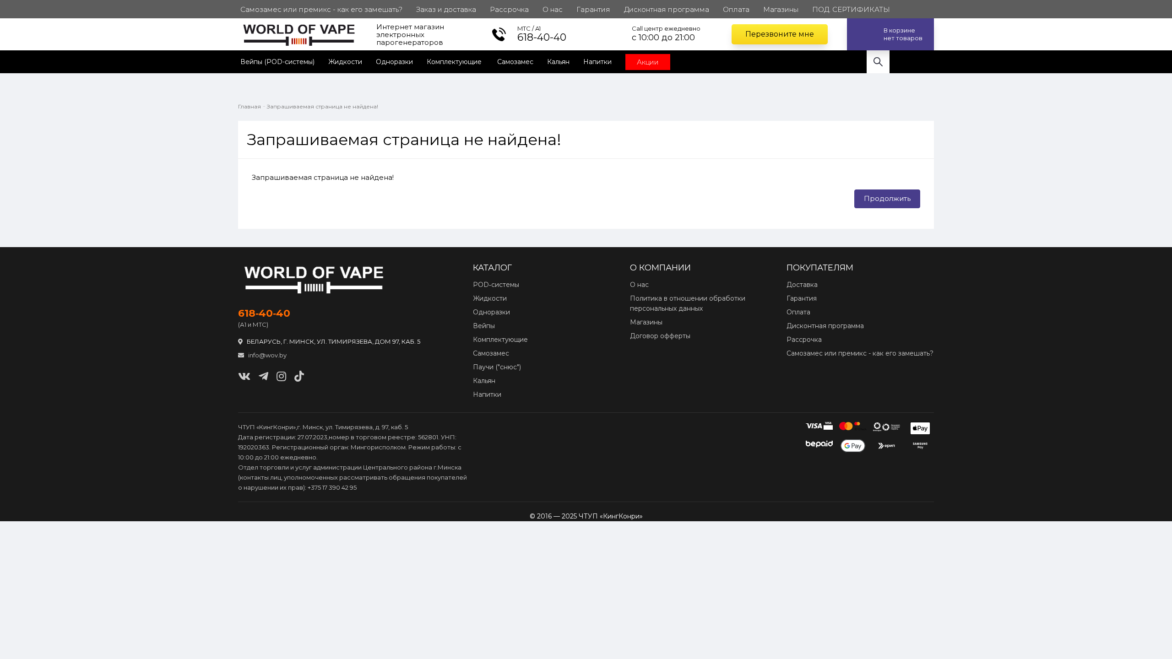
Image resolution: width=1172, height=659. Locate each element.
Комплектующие (455, 62)
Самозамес (515, 62)
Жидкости (345, 62)
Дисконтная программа (825, 326)
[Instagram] (281, 376)
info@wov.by (267, 355)
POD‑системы (496, 285)
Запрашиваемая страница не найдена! (322, 106)
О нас (639, 285)
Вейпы (484, 326)
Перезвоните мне (779, 34)
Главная (249, 106)
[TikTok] (299, 376)
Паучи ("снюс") (497, 367)
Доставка (802, 285)
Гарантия (802, 298)
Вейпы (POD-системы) (277, 62)
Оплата (798, 312)
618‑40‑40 (264, 313)
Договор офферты (660, 336)
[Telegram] (263, 376)
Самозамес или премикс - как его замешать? (860, 353)
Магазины (646, 322)
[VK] (244, 376)
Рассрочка (804, 339)
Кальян (558, 62)
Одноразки (394, 62)
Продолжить (887, 198)
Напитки (597, 62)
